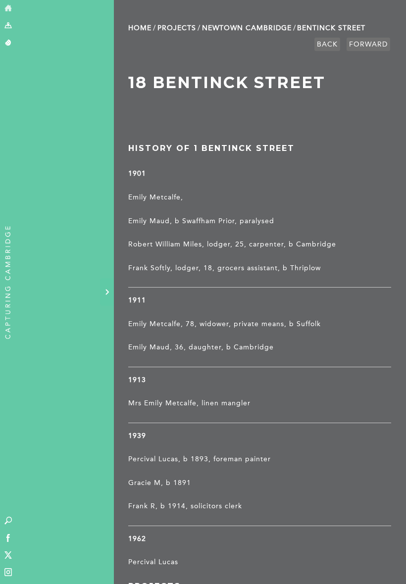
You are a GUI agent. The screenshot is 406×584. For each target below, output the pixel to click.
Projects (176, 28)
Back (327, 44)
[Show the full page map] (8, 26)
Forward (368, 44)
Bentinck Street (331, 28)
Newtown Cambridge (247, 28)
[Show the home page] (8, 8)
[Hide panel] (107, 292)
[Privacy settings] (8, 43)
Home (140, 28)
